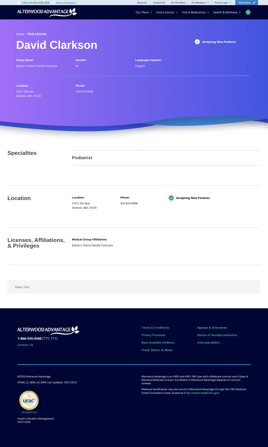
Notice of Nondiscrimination (217, 335)
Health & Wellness (225, 12)
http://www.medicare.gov (201, 393)
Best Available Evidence (157, 342)
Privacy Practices (153, 335)
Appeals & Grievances (212, 327)
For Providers (178, 2)
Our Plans (142, 12)
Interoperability (208, 342)
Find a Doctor (165, 12)
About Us (142, 2)
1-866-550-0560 (29, 2)
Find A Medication (194, 12)
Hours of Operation (66, 2)
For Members (198, 2)
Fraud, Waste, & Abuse (157, 350)
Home (20, 34)
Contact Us (159, 2)
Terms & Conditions (155, 327)
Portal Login (221, 2)
